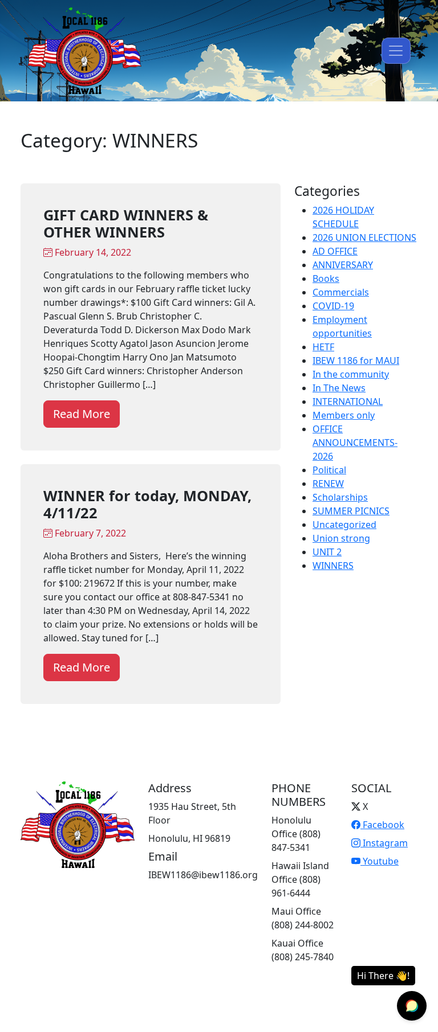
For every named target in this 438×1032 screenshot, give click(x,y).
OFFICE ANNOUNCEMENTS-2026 (355, 442)
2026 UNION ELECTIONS (364, 237)
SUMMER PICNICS (351, 511)
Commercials (341, 292)
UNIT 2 (327, 552)
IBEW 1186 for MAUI (356, 360)
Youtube (379, 861)
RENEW (328, 483)
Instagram (384, 843)
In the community (351, 374)
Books (326, 278)
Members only (344, 415)
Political (329, 470)
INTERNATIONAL (348, 401)
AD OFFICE (335, 251)
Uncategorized (344, 524)
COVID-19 (333, 306)
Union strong (341, 538)
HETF (323, 347)
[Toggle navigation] (396, 51)
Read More (81, 413)
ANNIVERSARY (343, 265)
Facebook (382, 824)
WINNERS (333, 565)
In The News (339, 388)
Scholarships (340, 497)
